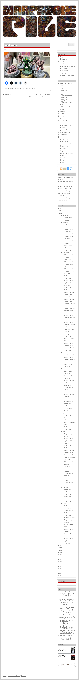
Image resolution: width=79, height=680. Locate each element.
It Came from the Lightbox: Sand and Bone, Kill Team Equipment (65, 193)
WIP (65, 417)
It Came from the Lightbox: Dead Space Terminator (69, 452)
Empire (70, 601)
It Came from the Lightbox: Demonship (69, 383)
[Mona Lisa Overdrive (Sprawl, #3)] (73, 653)
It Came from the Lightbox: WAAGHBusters (69, 243)
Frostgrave (63, 602)
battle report (71, 596)
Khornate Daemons (66, 613)
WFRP (72, 638)
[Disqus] (27, 122)
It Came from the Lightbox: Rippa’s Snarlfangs (69, 271)
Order (65, 619)
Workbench (7, 94)
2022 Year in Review (69, 517)
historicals (62, 608)
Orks (68, 619)
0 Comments (7, 50)
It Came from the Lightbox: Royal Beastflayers (69, 229)
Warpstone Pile (22, 88)
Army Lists (67, 595)
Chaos (72, 598)
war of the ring (67, 637)
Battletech (61, 598)
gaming (67, 604)
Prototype (67, 334)
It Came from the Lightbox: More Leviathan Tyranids (69, 345)
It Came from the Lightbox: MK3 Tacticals (69, 441)
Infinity (70, 610)
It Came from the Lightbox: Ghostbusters (69, 257)
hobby (69, 608)
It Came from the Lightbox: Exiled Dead (69, 264)
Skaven (64, 626)
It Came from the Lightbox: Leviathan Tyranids (69, 359)
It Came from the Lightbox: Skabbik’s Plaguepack (69, 317)
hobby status (64, 610)
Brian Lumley (62, 656)
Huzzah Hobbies (66, 584)
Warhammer (67, 632)
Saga (63, 625)
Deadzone (69, 599)
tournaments (64, 630)
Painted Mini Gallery (67, 622)
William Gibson (62, 650)
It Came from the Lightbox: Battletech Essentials (70, 236)
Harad (73, 606)
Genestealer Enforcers (65, 606)
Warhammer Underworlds (67, 635)
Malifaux (61, 617)
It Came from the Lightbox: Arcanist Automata (69, 541)
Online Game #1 (68, 499)
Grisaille (66, 420)
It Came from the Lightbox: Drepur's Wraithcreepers (69, 308)
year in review (66, 640)
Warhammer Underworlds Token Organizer (69, 329)
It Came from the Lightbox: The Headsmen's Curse (69, 301)
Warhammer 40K (67, 633)
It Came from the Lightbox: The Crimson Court (69, 294)
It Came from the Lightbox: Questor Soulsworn (69, 283)
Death (73, 599)
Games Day (70, 602)
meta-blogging (69, 617)
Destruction (64, 601)
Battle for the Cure (63, 596)
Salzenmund (68, 625)
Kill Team (62, 616)
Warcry (73, 630)
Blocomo (23, 676)
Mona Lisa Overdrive (61, 648)
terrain (70, 628)
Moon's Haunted (69, 355)
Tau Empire (65, 628)
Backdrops (67, 225)
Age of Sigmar (67, 591)
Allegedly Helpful (67, 593)
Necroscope (62, 655)
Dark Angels (62, 599)
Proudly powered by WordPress (11, 676)
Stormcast (70, 627)
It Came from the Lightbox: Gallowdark (69, 464)
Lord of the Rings (70, 616)
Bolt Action (67, 598)
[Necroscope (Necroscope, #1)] (73, 660)
